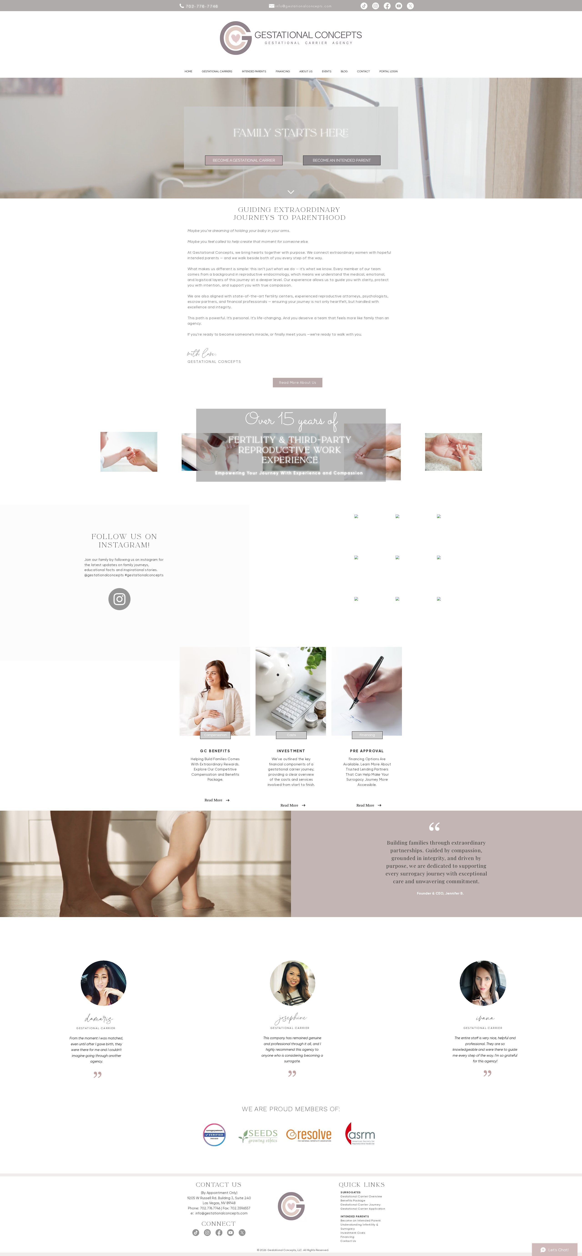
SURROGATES (351, 1192)
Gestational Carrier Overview (361, 1196)
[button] (217, 71)
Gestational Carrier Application (363, 1208)
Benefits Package (353, 1200)
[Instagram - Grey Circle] (119, 599)
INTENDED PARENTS (355, 1216)
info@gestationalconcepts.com (222, 1213)
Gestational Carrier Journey (360, 1204)
